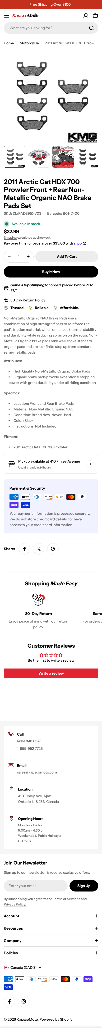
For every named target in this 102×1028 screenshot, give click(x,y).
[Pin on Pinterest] (53, 549)
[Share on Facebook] (24, 549)
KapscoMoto (27, 1019)
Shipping (10, 237)
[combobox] (51, 28)
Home (9, 43)
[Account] (86, 15)
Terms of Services (66, 899)
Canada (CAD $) (23, 967)
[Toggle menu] (6, 15)
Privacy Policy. (15, 904)
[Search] (91, 28)
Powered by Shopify (56, 1019)
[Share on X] (38, 549)
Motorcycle (29, 43)
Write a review (51, 673)
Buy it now (51, 271)
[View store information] (90, 464)
